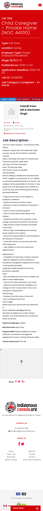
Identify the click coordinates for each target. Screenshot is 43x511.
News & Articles (11, 460)
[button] (21, 361)
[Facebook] (16, 382)
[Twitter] (19, 382)
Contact (31, 457)
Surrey (17, 123)
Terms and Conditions (32, 460)
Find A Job (11, 454)
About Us (32, 451)
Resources (11, 457)
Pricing (32, 454)
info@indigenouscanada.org (22, 431)
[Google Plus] (23, 382)
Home (11, 451)
